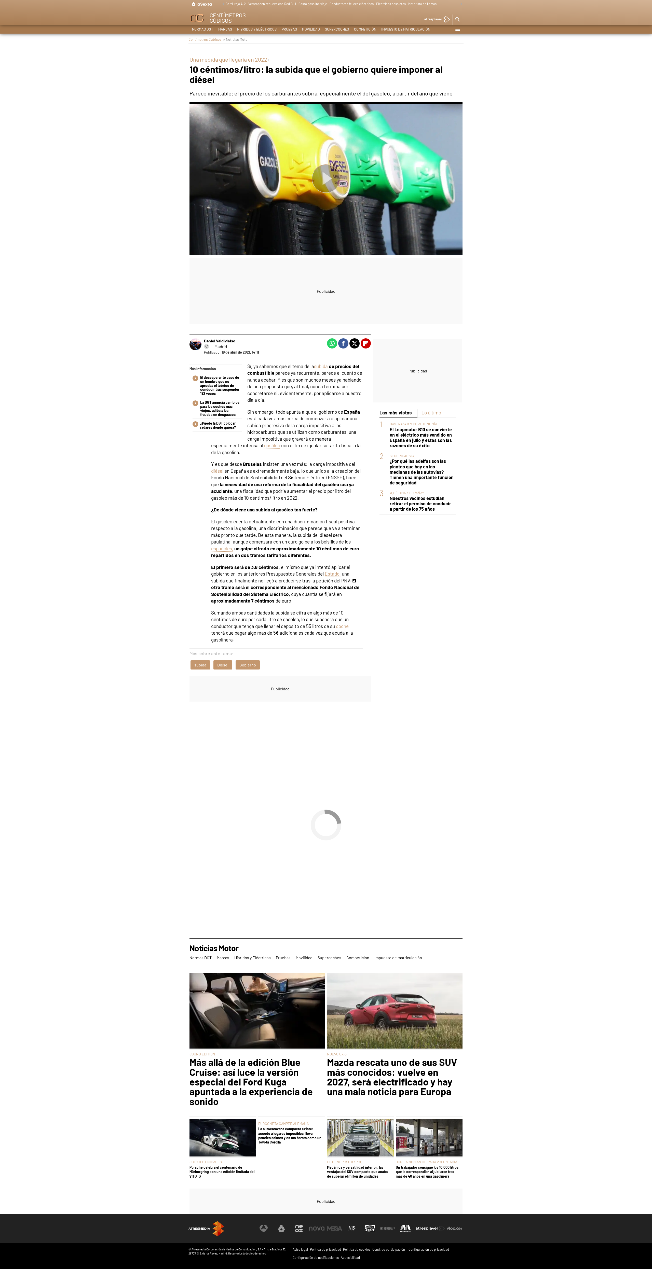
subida (321, 366)
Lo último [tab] (431, 412)
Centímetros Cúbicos (205, 39)
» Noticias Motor (236, 39)
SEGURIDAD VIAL (403, 456)
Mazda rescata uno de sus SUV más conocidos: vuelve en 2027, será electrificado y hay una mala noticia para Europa (392, 1076)
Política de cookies (356, 1249)
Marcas (225, 29)
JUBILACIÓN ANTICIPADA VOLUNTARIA (426, 1162)
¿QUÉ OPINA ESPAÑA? (407, 493)
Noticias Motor (213, 948)
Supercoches (337, 29)
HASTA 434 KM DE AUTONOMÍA (413, 424)
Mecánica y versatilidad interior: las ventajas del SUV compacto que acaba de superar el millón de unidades (357, 1171)
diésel (217, 471)
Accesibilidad (350, 1258)
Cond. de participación (388, 1249)
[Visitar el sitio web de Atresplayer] (430, 1228)
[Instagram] (206, 346)
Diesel (222, 664)
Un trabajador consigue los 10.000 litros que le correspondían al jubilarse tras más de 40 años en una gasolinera (427, 1171)
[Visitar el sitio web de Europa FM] (387, 1228)
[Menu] (457, 29)
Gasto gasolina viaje (312, 4)
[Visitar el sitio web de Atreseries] (352, 1228)
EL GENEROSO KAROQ (344, 1162)
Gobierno (247, 664)
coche (342, 626)
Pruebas (289, 29)
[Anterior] (221, 4)
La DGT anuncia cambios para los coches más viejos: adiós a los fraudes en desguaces (219, 408)
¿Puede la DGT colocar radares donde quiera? (218, 425)
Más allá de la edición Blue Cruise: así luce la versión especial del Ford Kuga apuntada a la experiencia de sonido (251, 1081)
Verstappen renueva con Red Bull (272, 4)
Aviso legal (300, 1249)
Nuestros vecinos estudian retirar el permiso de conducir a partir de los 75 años (420, 504)
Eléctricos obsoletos (391, 4)
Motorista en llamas (422, 4)
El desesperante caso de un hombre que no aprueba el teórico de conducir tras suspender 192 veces (219, 385)
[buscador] (457, 20)
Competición (365, 29)
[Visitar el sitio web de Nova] (316, 1228)
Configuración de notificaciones (316, 1258)
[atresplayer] (435, 20)
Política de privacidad (325, 1249)
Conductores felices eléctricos (352, 4)
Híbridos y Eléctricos (257, 29)
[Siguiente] (460, 4)
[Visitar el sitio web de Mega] (334, 1228)
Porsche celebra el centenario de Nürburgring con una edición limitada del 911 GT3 (221, 1171)
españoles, (222, 548)
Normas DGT (202, 29)
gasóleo (272, 445)
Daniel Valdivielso (219, 340)
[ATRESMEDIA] (206, 1228)
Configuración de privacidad (429, 1249)
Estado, (333, 574)
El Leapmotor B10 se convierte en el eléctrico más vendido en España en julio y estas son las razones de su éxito (421, 437)
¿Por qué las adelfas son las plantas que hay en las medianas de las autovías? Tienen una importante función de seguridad (422, 471)
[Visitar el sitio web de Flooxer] (454, 1228)
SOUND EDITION (202, 1054)
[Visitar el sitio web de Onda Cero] (370, 1228)
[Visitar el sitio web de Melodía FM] (405, 1228)
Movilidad (311, 29)
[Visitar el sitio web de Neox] (299, 1228)
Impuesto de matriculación (405, 29)
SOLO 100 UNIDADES (205, 1162)
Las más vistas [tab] (395, 412)
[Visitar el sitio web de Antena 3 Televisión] (263, 1228)
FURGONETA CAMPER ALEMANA (283, 1123)
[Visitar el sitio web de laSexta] (281, 1228)
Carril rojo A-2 (236, 4)
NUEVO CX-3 (337, 1054)
